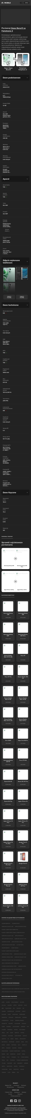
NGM (22, 1042)
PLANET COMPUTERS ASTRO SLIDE (10, 951)
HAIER (3, 1026)
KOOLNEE (10, 1035)
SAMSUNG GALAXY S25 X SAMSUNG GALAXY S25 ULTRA (15, 988)
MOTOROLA (4, 1042)
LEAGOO (25, 1035)
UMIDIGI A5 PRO (22, 966)
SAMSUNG (12, 1054)
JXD (7, 1032)
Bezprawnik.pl (21, 1087)
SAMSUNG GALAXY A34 (7, 935)
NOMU (8, 1045)
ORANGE (8, 1048)
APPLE (14, 1005)
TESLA (3, 1060)
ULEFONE (9, 1063)
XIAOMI (22, 1069)
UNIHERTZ (19, 1063)
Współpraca (17, 1092)
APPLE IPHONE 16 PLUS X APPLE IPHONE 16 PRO (13, 991)
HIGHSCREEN (16, 1026)
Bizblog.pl (23, 1085)
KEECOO (17, 1032)
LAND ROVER (18, 1035)
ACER (3, 1002)
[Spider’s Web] (2, 3)
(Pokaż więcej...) (7, 230)
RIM (8, 1054)
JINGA (3, 1032)
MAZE (12, 1038)
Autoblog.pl (16, 1085)
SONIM (3, 1057)
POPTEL (23, 1051)
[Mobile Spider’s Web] (7, 3)
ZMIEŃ (8, 65)
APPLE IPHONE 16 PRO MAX (8, 945)
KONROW (4, 1035)
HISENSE (23, 1026)
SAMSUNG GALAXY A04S (20, 954)
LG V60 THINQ (20, 945)
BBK (3, 1008)
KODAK (22, 1032)
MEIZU (16, 1038)
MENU (26, 2)
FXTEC (11, 1020)
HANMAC (8, 1026)
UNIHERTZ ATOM (6, 941)
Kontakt (10, 1094)
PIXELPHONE (5, 1051)
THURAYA (12, 1060)
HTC (28, 1026)
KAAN (11, 1032)
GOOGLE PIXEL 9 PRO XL (8, 975)
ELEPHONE (15, 1014)
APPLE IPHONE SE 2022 (20, 926)
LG (8, 1038)
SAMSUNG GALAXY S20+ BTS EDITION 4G (12, 969)
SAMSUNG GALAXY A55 (7, 926)
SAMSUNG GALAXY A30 (20, 938)
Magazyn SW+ (8, 1085)
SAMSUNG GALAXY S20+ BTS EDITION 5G (12, 960)
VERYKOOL (9, 1066)
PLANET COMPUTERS (15, 1051)
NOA (26, 1042)
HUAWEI (4, 1029)
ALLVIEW (10, 1005)
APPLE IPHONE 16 (19, 935)
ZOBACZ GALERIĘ (9, 297)
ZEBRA (13, 1072)
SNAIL (23, 1054)
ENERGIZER (22, 1014)
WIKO (10, 1069)
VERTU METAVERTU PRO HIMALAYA (10, 963)
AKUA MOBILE (14, 1002)
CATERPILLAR (10, 1011)
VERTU (3, 1066)
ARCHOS (20, 1005)
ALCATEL (22, 1002)
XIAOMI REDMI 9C (6, 923)
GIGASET (11, 1023)
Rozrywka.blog (10, 1087)
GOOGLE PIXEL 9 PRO (7, 978)
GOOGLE (24, 1023)
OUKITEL (14, 1048)
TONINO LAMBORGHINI (22, 1060)
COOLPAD (18, 1011)
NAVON (18, 1042)
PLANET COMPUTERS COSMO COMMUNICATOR (13, 932)
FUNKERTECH (5, 1020)
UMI (15, 1063)
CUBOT (23, 1011)
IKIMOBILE (9, 1029)
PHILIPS (20, 1048)
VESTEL (16, 1066)
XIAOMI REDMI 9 (6, 948)
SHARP (18, 1054)
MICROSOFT (23, 1038)
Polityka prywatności (15, 1096)
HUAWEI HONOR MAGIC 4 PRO (9, 966)
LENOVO (4, 1038)
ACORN (8, 1002)
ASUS (25, 1005)
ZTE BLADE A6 (18, 975)
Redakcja (24, 1092)
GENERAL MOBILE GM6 (7, 957)
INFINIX (16, 1029)
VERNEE (26, 1063)
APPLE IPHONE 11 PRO (7, 954)
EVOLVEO (11, 1017)
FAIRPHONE (18, 1017)
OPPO (3, 1048)
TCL (18, 1057)
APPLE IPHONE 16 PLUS (7, 938)
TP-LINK (4, 1063)
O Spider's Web (8, 1092)
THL (7, 1060)
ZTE (18, 1072)
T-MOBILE (13, 1057)
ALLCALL (4, 1005)
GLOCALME (17, 1023)
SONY (8, 1057)
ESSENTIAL (4, 1017)
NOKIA (3, 1045)
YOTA (9, 1072)
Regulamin (20, 1094)
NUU (19, 1045)
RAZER (3, 1054)
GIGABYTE (4, 1023)
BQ (23, 1008)
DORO (9, 1014)
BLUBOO (19, 1008)
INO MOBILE (22, 1029)
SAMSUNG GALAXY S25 (20, 957)
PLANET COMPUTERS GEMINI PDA (10, 929)
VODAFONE (4, 1069)
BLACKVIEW (8, 1008)
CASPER (4, 1011)
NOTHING (14, 1045)
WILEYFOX (16, 1069)
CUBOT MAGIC (14, 948)
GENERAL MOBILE (19, 1020)
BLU (14, 1008)
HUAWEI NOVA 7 (16, 923)
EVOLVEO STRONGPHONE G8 (9, 972)
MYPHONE (11, 1042)
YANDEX (4, 1072)
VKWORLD (21, 1066)
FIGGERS (24, 1017)
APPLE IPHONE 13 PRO (17, 941)
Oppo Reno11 (17, 28)
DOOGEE (4, 1014)
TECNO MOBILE (25, 1057)
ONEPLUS (24, 1045)
